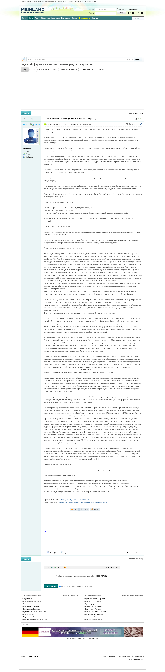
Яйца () (65, 553)
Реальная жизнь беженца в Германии (92, 69)
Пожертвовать (61, 1)
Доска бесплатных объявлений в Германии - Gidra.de (82, 638)
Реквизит (130, 553)
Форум (31, 18)
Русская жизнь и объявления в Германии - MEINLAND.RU (25, 69)
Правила (70, 1)
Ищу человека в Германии (93, 619)
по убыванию (86, 124)
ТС (127, 124)
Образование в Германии (31, 617)
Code (61, 567)
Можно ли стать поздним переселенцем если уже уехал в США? (84, 502)
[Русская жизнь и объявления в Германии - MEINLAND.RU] (33, 13)
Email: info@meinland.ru (88, 1)
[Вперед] (141, 119)
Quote (58, 567)
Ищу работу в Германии (93, 601)
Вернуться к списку (136, 113)
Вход (93, 576)
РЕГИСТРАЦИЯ (136, 13)
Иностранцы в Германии (31, 606)
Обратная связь (139, 656)
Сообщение (29, 157)
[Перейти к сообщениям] (141, 124)
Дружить (28, 154)
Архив (131, 656)
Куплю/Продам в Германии (94, 604)
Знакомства (55, 18)
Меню (137, 18)
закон (59, 162)
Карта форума (124, 656)
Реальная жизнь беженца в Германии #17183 (67, 119)
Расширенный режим (111, 567)
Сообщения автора (75, 124)
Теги (109, 656)
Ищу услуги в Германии (93, 609)
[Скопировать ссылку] (98, 119)
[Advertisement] (82, 38)
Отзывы (76, 1)
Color (48, 567)
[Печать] (136, 119)
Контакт (95, 18)
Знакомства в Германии (92, 617)
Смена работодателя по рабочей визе (74, 500)
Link (55, 567)
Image (52, 567)
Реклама (104, 656)
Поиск (129, 59)
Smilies (64, 567)
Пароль (91, 13)
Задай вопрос (27, 599)
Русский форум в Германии (48, 69)
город (46, 181)
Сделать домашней (27, 1)
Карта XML (115, 656)
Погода (74, 18)
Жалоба (138, 553)
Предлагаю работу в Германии (95, 599)
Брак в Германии (28, 614)
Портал (24, 18)
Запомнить (122, 9)
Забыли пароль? (133, 9)
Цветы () (52, 553)
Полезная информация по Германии (35, 619)
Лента (37, 18)
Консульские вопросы (30, 604)
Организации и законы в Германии (34, 612)
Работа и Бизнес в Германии (32, 601)
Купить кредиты (84, 18)
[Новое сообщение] (26, 113)
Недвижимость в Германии (94, 614)
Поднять (132, 124)
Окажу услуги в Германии (93, 606)
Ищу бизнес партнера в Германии (96, 612)
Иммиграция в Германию (69, 69)
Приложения (65, 18)
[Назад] (138, 119)
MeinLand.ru (33, 656)
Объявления (45, 18)
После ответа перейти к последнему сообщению (76, 586)
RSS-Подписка (39, 1)
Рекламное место (50, 1)
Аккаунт (91, 9)
